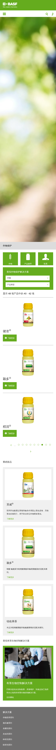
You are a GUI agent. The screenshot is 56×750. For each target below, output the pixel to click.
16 (50, 445)
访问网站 (10, 697)
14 (42, 445)
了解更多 (11, 338)
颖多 (7, 378)
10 (26, 445)
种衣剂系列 (7, 739)
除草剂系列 (7, 745)
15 (46, 445)
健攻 (7, 331)
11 (30, 445)
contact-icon (51, 14)
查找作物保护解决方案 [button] (18, 272)
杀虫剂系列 (7, 734)
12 (34, 445)
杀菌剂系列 (7, 728)
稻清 (7, 426)
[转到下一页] (30, 452)
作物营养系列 (8, 717)
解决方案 (7, 712)
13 (38, 445)
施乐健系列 (7, 723)
